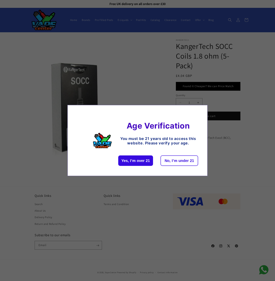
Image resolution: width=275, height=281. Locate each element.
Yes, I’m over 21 (135, 161)
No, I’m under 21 (179, 161)
